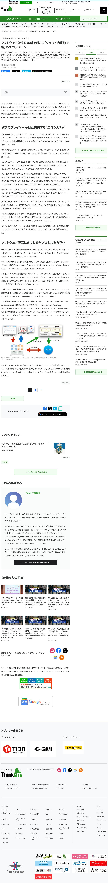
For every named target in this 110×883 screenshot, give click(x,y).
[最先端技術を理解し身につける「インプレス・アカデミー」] (98, 871)
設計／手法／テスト (21, 819)
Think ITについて (75, 10)
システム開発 (92, 24)
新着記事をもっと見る (93, 227)
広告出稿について (90, 10)
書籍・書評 (101, 817)
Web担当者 (64, 1)
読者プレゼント (60, 10)
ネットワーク (35, 24)
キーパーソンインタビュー (84, 817)
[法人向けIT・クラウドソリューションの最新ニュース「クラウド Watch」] (43, 864)
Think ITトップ (5, 31)
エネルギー (64, 3)
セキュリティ (49, 833)
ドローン (70, 3)
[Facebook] (58, 650)
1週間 (91, 53)
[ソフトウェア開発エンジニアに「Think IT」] (61, 857)
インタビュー (50, 26)
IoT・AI (75, 1)
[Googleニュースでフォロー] (75, 770)
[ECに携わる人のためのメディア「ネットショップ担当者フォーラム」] (98, 864)
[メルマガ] (52, 650)
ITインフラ (15, 24)
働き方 (62, 833)
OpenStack (27, 26)
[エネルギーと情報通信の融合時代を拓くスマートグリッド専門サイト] (80, 864)
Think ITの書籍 (73, 26)
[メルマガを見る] (59, 770)
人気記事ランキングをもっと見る (93, 150)
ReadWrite (101, 835)
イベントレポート (38, 26)
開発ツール (49, 819)
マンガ (63, 26)
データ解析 (35, 824)
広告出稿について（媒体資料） (40, 785)
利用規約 (85, 785)
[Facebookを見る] (64, 770)
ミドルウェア (63, 814)
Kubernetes (16, 26)
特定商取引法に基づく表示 (40, 788)
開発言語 (34, 819)
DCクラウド (81, 1)
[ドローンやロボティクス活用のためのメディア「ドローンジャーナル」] (80, 871)
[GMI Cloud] (43, 749)
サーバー (24, 24)
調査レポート (80, 820)
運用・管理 (49, 829)
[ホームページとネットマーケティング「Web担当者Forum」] (80, 857)
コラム (100, 828)
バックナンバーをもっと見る (37, 472)
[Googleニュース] (55, 657)
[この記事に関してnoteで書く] (60, 408)
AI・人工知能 (6, 26)
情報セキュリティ (81, 824)
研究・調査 (87, 1)
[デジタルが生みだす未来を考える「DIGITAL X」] (61, 871)
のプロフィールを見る (36, 562)
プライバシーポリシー (13, 788)
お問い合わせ (62, 785)
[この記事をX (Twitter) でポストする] (50, 408)
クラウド (54, 24)
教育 (61, 838)
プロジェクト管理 (64, 829)
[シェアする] (45, 408)
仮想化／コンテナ (66, 24)
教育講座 (75, 3)
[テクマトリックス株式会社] (73, 747)
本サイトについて (12, 785)
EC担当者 (70, 1)
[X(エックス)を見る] (70, 770)
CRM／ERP (63, 824)
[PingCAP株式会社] (14, 749)
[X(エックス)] (65, 650)
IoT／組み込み (80, 24)
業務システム (80, 813)
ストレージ (45, 24)
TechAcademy (102, 831)
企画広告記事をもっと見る (93, 372)
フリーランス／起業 (36, 838)
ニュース (100, 809)
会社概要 (60, 788)
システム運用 (6, 833)
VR (57, 26)
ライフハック (49, 838)
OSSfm (83, 26)
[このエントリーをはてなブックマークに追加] (55, 408)
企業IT (39, 2)
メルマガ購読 (32, 10)
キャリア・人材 (21, 838)
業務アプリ (6, 824)
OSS (4, 829)
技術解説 (100, 813)
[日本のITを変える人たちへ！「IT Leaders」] (61, 864)
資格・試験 (6, 838)
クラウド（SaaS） (21, 824)
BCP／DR (20, 833)
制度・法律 (6, 843)
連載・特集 (5, 24)
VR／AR (19, 829)
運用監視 (34, 833)
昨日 (80, 53)
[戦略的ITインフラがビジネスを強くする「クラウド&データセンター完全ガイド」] (43, 857)
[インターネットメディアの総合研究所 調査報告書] (98, 857)
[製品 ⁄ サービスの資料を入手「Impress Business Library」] (43, 871)
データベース (6, 819)
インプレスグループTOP (90, 788)
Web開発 (63, 819)
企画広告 (14, 31)
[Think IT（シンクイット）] (11, 775)
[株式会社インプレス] (15, 867)
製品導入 (52, 2)
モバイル (48, 824)
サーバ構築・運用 (82, 828)
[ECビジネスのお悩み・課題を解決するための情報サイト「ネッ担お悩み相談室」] (43, 877)
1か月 (102, 53)
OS (101, 24)
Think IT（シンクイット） (11, 8)
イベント (100, 824)
